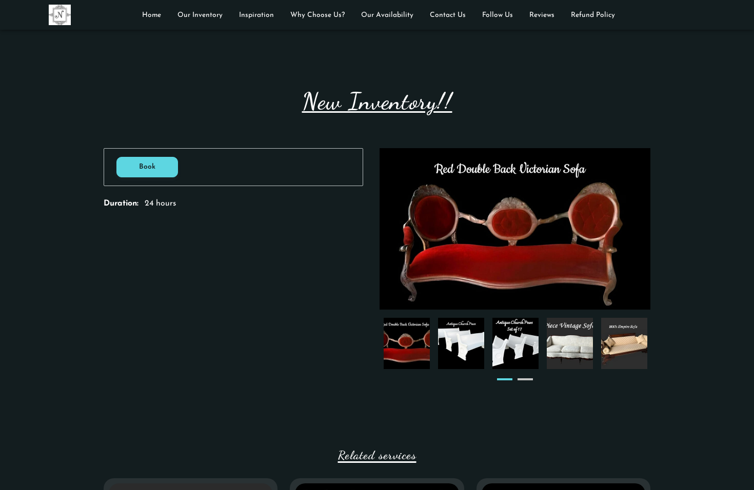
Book (147, 167)
